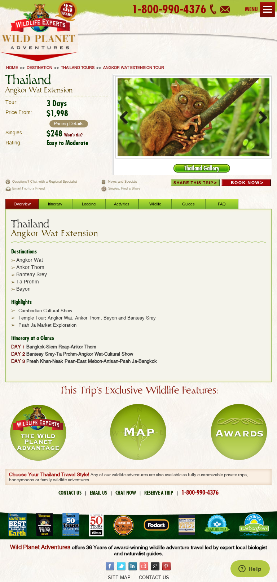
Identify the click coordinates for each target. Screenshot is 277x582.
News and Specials (122, 181)
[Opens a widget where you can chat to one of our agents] (250, 569)
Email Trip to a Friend (28, 188)
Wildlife (155, 204)
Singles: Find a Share (124, 188)
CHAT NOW (125, 493)
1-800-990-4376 (169, 9)
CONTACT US (70, 493)
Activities (121, 204)
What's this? (73, 135)
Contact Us (154, 578)
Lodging (89, 204)
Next (260, 117)
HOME (12, 67)
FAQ (222, 204)
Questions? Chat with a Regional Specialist (44, 181)
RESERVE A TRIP (158, 493)
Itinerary (55, 204)
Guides (188, 204)
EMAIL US (98, 493)
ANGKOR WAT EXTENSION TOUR (133, 67)
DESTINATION (39, 67)
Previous (126, 117)
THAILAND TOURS (77, 67)
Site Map (119, 578)
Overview (22, 204)
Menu (251, 9)
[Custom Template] (39, 62)
